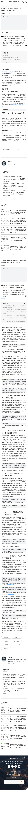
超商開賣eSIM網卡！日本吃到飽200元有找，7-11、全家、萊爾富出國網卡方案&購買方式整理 (18, 185)
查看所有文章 (11, 164)
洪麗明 (3, 13)
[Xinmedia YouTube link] (15, 766)
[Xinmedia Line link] (19, 766)
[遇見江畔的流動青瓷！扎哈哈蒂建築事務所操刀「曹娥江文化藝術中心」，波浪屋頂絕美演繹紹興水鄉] (6, 676)
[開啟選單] (2, 2)
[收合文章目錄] (24, 53)
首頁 (1, 6)
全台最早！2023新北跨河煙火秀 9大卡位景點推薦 (18, 689)
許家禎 (3, 265)
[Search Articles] (23, 2)
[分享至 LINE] (6, 32)
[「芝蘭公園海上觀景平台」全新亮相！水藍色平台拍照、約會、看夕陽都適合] (6, 684)
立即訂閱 (14, 778)
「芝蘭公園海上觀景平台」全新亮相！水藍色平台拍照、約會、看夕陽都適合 (18, 683)
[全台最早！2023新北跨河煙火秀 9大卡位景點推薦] (6, 691)
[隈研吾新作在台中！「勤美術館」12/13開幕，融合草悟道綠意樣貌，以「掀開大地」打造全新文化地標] (6, 193)
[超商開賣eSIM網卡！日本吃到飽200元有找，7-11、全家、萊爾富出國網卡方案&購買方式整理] (6, 186)
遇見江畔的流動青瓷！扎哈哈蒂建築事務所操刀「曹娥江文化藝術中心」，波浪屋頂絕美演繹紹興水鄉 (18, 676)
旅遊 (4, 6)
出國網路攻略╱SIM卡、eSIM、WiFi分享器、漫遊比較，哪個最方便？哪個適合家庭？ (18, 178)
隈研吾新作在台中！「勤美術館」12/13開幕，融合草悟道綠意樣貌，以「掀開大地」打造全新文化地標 (18, 192)
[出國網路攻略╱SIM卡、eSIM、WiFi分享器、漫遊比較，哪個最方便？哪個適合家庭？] (6, 179)
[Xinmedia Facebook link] (9, 766)
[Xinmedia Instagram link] (12, 766)
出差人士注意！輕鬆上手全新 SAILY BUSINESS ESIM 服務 (16, 6)
